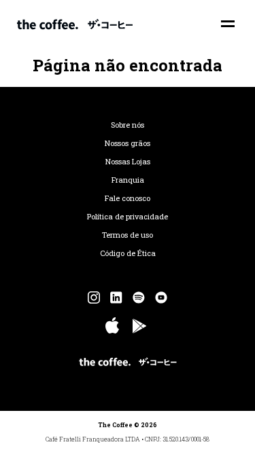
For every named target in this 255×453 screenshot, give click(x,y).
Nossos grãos (127, 143)
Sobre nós (127, 125)
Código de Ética (128, 253)
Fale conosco (127, 198)
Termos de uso (127, 235)
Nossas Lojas (127, 162)
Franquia (128, 180)
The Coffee (75, 24)
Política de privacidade (127, 217)
